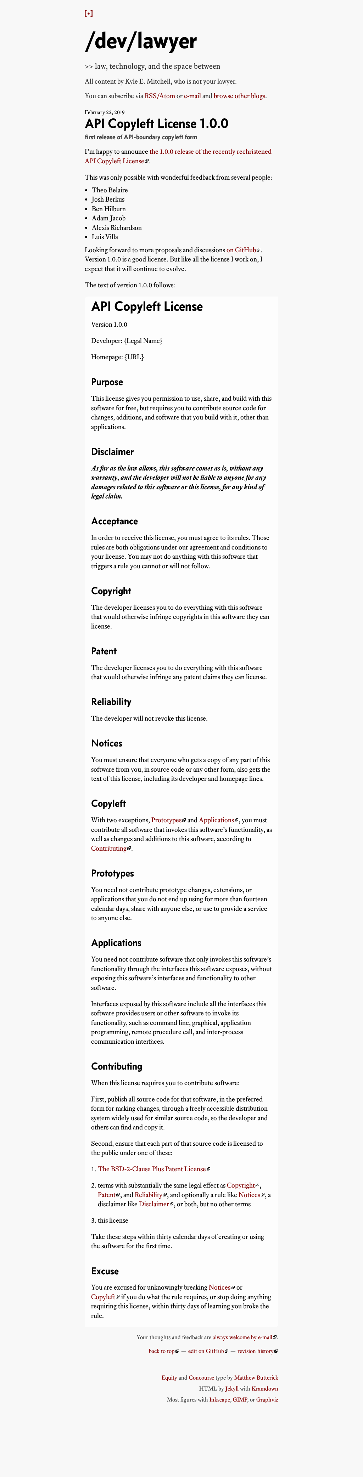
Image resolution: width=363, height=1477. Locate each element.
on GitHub (241, 250)
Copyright (241, 1185)
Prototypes (166, 820)
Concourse (201, 1377)
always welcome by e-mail (242, 1337)
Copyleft (103, 1297)
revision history (256, 1350)
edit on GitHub (206, 1350)
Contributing (109, 848)
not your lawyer (213, 81)
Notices (249, 1195)
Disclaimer (154, 1204)
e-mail (192, 96)
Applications (216, 820)
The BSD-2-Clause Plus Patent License (152, 1169)
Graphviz (267, 1399)
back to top (162, 1350)
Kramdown (265, 1388)
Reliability (148, 1195)
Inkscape (220, 1399)
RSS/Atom (160, 96)
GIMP (240, 1399)
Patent (107, 1195)
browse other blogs (239, 96)
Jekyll (232, 1388)
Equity (169, 1377)
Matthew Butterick (256, 1377)
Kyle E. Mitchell (148, 81)
